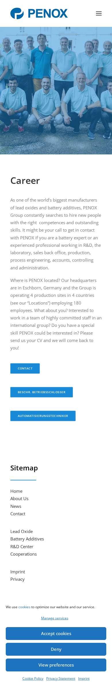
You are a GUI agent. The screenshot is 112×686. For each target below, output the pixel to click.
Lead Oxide (21, 531)
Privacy (17, 579)
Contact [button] (25, 369)
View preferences (56, 665)
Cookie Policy (32, 678)
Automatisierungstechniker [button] (43, 416)
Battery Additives (27, 539)
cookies (24, 607)
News (15, 506)
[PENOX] (39, 13)
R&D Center (21, 546)
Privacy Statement (60, 678)
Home (16, 491)
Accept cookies (56, 633)
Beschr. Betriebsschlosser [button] (41, 392)
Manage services (54, 618)
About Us (19, 498)
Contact (17, 513)
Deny (56, 649)
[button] (99, 13)
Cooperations (23, 554)
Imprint (84, 678)
